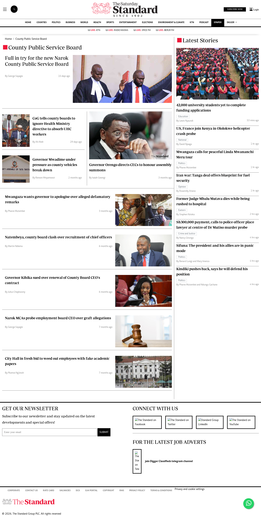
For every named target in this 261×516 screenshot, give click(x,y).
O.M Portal (91, 491)
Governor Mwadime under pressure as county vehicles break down (54, 164)
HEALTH (97, 22)
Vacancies (64, 491)
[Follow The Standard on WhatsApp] (248, 503)
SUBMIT (103, 432)
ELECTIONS (147, 22)
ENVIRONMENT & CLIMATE (171, 22)
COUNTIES (42, 22)
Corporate (14, 491)
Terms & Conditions (161, 491)
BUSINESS (70, 22)
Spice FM (143, 30)
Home (8, 39)
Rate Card (48, 491)
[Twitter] (180, 422)
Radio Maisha (118, 30)
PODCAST (204, 22)
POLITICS (56, 22)
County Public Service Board (31, 39)
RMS (121, 491)
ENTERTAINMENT (128, 22)
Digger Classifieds (160, 461)
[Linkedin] (211, 422)
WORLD (84, 22)
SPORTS (110, 22)
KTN (192, 22)
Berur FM (166, 30)
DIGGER (231, 22)
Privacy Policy (137, 491)
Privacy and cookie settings (190, 489)
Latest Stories (200, 40)
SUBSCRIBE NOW (234, 9)
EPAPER (218, 22)
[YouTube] (243, 422)
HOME (28, 22)
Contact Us (31, 491)
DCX (78, 491)
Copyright (108, 491)
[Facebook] (149, 422)
